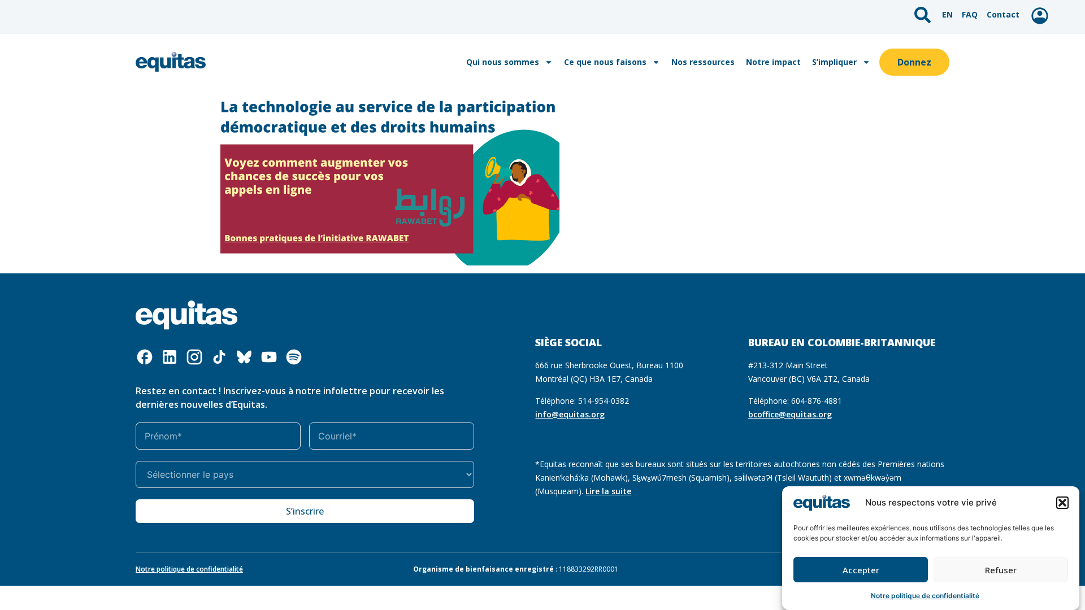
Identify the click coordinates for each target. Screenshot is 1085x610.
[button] (1062, 502)
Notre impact (773, 61)
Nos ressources (703, 61)
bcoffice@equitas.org (790, 414)
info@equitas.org (570, 414)
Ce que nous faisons (605, 61)
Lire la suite (608, 491)
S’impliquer (834, 61)
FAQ (970, 14)
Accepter (861, 570)
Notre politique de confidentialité (925, 595)
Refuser (1001, 570)
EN (947, 14)
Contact (1003, 14)
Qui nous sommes (502, 61)
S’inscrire (305, 511)
